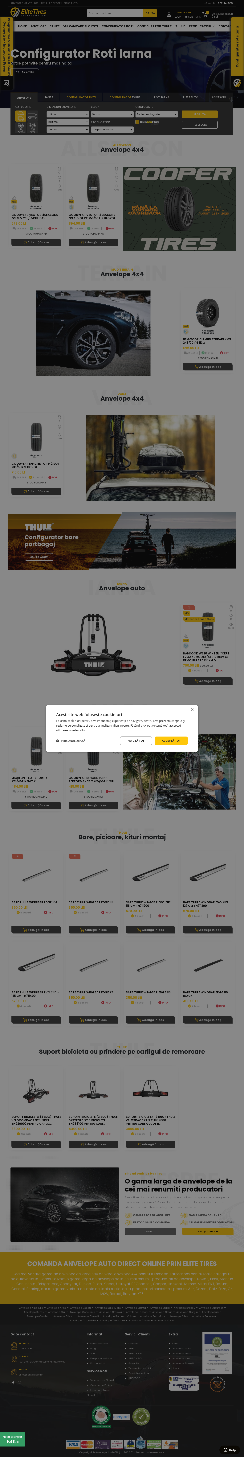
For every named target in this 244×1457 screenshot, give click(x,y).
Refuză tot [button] (136, 740)
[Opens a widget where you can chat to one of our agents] (229, 1450)
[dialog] (122, 728)
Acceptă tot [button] (171, 740)
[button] (70, 741)
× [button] (192, 709)
